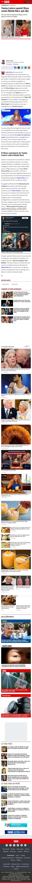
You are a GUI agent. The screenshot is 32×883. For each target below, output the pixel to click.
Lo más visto (6, 743)
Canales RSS (6, 864)
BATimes (26, 851)
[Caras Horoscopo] (16, 833)
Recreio (13, 860)
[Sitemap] (25, 845)
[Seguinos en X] (14, 845)
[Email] (29, 68)
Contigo (23, 855)
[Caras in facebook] (10, 845)
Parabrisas (13, 851)
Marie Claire (20, 849)
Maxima (19, 860)
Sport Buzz (27, 858)
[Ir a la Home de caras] (6, 2)
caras (16, 671)
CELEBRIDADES (4, 5)
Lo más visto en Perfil (10, 783)
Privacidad (6, 866)
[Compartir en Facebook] (15, 68)
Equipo (12, 866)
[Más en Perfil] (10, 617)
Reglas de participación (22, 866)
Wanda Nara (14, 284)
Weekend (5, 851)
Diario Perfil (6, 849)
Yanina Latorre (5, 284)
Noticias (13, 849)
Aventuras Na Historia (8, 858)
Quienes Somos (15, 864)
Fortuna (27, 849)
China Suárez (16, 191)
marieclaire (16, 646)
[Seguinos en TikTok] (18, 845)
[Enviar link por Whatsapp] (22, 68)
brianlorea (9, 64)
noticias (16, 621)
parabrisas (16, 696)
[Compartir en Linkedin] (25, 68)
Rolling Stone (19, 858)
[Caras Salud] (16, 826)
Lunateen (20, 851)
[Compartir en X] (19, 68)
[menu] (2, 2)
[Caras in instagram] (7, 845)
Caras (17, 855)
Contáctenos (25, 864)
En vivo (28, 2)
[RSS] (21, 845)
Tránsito (16, 869)
